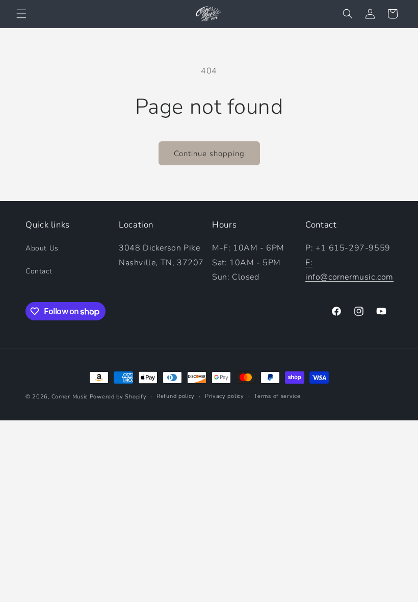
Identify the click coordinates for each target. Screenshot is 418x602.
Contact (38, 271)
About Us (42, 248)
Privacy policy (224, 396)
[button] (21, 14)
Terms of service (277, 396)
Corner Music (69, 396)
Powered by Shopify (118, 396)
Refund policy (175, 396)
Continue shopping (209, 153)
